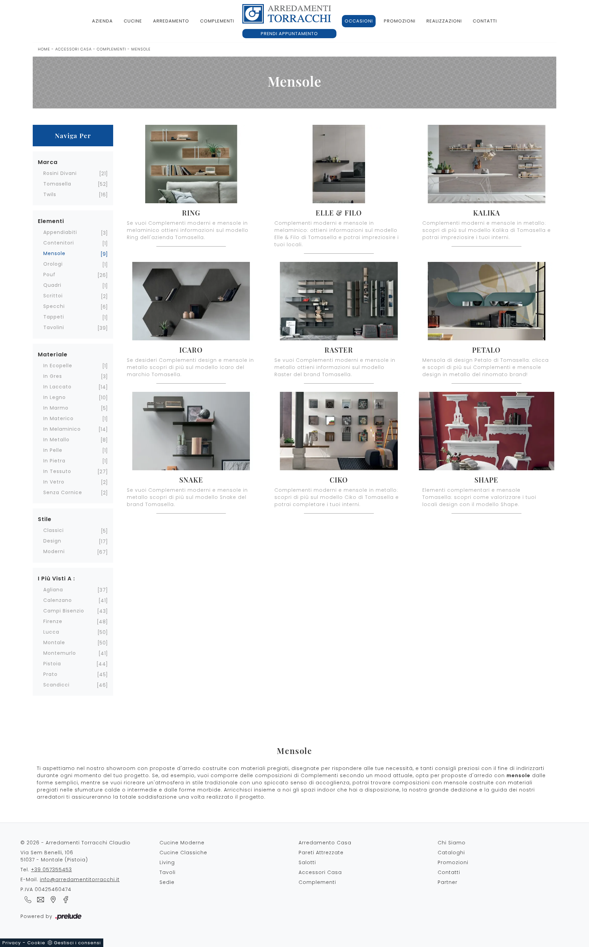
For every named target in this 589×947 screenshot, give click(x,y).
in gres (52, 376)
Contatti (485, 21)
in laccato (57, 386)
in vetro (53, 481)
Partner (447, 882)
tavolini (53, 327)
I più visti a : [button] (56, 578)
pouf (49, 274)
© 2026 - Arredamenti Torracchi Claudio (75, 842)
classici (53, 530)
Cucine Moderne (182, 842)
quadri (52, 285)
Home (44, 49)
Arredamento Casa (325, 842)
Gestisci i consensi (77, 942)
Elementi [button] (51, 221)
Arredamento (171, 21)
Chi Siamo (452, 842)
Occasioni (359, 21)
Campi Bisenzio (63, 610)
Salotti (307, 862)
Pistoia (52, 663)
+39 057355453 (51, 869)
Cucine (133, 21)
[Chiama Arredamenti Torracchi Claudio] (26, 899)
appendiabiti (60, 232)
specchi (54, 306)
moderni (54, 551)
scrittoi (53, 295)
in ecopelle (57, 365)
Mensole (141, 49)
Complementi (217, 21)
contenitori (58, 242)
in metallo (56, 439)
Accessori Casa (73, 49)
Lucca (51, 631)
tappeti (53, 316)
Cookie (36, 942)
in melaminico (62, 429)
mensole (54, 253)
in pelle (52, 450)
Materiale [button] (52, 354)
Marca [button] (48, 162)
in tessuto (57, 471)
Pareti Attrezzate (321, 852)
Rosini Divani (60, 173)
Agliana (53, 589)
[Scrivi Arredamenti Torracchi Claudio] (39, 899)
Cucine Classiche (183, 852)
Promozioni (400, 21)
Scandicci (56, 684)
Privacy (11, 942)
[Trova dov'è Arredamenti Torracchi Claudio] (52, 899)
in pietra (54, 460)
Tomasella (57, 183)
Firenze (52, 621)
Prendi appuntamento (289, 33)
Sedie (167, 882)
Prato (50, 674)
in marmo (56, 407)
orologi (53, 264)
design (52, 540)
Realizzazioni (444, 21)
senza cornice (62, 492)
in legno (54, 397)
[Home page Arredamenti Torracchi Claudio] (286, 14)
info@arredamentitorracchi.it (80, 879)
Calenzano (57, 600)
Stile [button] (44, 519)
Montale (54, 642)
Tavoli (168, 872)
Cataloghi (451, 852)
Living (167, 862)
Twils (49, 194)
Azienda (102, 21)
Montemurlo (59, 653)
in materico (58, 418)
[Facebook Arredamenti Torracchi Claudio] (63, 899)
